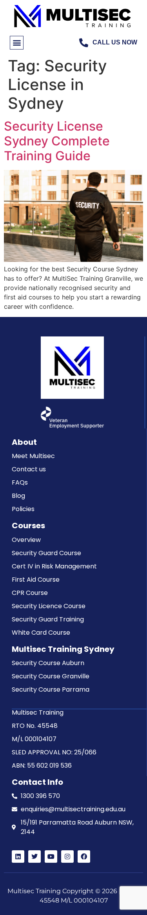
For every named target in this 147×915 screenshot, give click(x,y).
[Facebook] (84, 856)
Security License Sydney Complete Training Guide (57, 141)
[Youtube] (51, 856)
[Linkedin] (18, 856)
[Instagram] (67, 856)
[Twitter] (34, 856)
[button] (17, 43)
